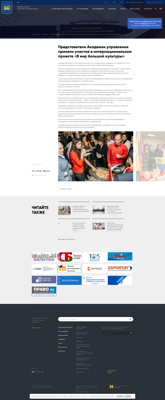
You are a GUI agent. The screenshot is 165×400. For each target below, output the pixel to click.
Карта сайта (79, 372)
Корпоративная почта (82, 368)
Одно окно (79, 337)
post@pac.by (35, 322)
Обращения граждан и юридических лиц (82, 333)
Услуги (123, 9)
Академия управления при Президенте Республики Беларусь (27, 7)
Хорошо (128, 396)
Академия (112, 9)
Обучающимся (98, 9)
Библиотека (79, 341)
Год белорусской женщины (62, 9)
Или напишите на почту (82, 391)
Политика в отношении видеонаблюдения (82, 359)
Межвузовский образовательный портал (83, 364)
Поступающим (82, 9)
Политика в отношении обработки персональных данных (83, 346)
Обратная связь (36, 327)
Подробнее (120, 396)
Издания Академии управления (81, 328)
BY (42, 371)
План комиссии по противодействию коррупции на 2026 (84, 353)
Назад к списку (65, 189)
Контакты (148, 9)
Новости (45, 34)
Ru (18, 3)
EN (38, 371)
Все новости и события (66, 239)
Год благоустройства (65, 327)
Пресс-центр (135, 9)
